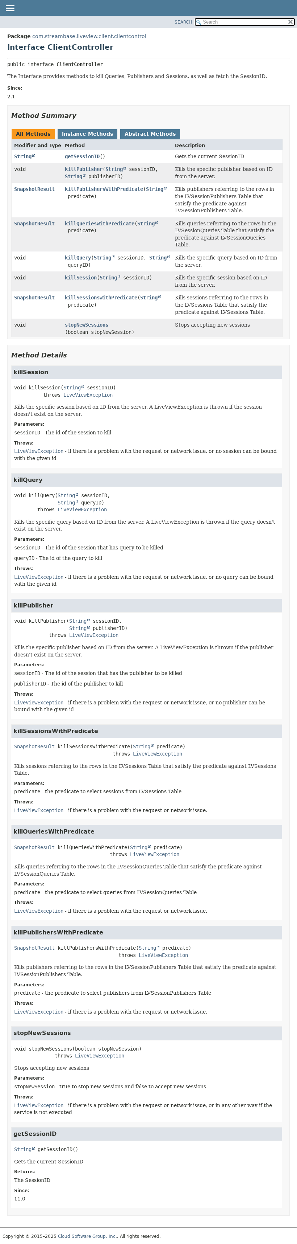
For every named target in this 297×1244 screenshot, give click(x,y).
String (23, 156)
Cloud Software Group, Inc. (87, 1236)
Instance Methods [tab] (87, 134)
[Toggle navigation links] (10, 9)
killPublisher (84, 169)
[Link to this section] (81, 115)
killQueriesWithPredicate (99, 223)
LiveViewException (88, 395)
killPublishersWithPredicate (104, 189)
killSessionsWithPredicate (101, 297)
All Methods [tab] (33, 134)
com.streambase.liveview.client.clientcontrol (89, 36)
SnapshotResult (34, 189)
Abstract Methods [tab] (150, 134)
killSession (81, 278)
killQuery (78, 258)
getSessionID (82, 156)
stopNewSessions (86, 325)
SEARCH (183, 22)
